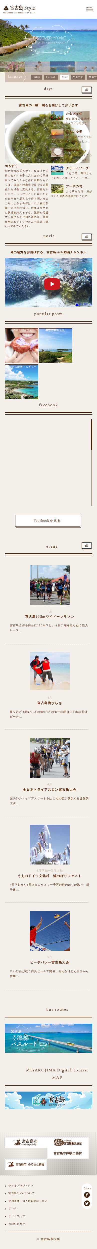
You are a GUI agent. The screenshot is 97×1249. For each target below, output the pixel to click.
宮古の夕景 (74, 132)
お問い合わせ (16, 1223)
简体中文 (78, 77)
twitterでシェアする (87, 1203)
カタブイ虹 (74, 113)
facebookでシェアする (87, 1195)
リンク (12, 1208)
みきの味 (72, 150)
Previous (4, 66)
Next (92, 66)
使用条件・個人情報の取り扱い (28, 1201)
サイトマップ (16, 1216)
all (87, 90)
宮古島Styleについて (21, 1193)
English (51, 77)
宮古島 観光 (19, 9)
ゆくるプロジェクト (21, 1185)
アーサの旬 (74, 186)
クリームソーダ (77, 168)
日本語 (36, 77)
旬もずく (11, 166)
